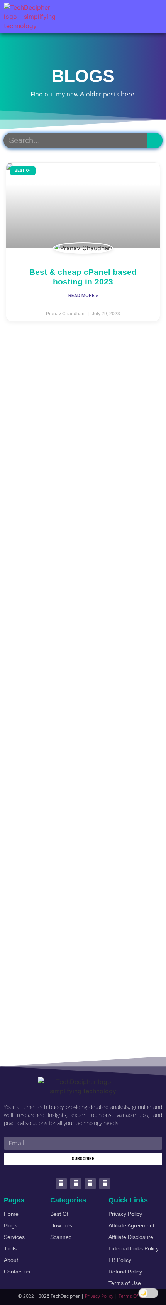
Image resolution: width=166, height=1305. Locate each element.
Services (14, 1237)
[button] (152, 16)
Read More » (83, 295)
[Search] (155, 140)
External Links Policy (133, 1248)
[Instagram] (104, 1183)
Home (11, 1214)
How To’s (61, 1225)
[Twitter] (61, 1183)
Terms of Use (124, 1283)
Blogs (10, 1225)
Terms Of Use (133, 1296)
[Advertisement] (83, 694)
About (11, 1260)
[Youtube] (90, 1183)
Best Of (59, 1214)
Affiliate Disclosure (130, 1237)
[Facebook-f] (75, 1183)
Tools (10, 1248)
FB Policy (119, 1260)
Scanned (61, 1237)
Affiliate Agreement (131, 1225)
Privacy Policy (125, 1214)
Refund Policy (125, 1271)
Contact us (17, 1271)
